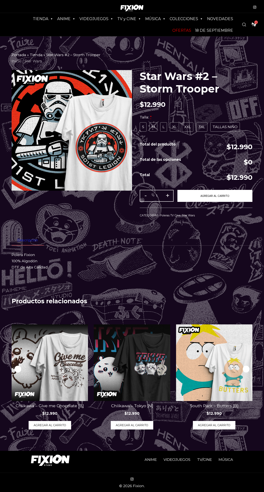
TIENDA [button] (40, 18)
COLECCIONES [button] (184, 18)
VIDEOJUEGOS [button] (93, 18)
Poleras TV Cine (170, 215)
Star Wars (33, 61)
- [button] (145, 195)
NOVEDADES (220, 18)
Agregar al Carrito (214, 195)
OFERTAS (181, 30)
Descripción (27, 240)
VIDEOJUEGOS (177, 459)
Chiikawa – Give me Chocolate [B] (50, 405)
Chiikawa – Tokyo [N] (132, 405)
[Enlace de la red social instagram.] (254, 6)
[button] (246, 369)
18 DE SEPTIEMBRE (214, 30)
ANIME (151, 459)
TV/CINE (204, 459)
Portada (19, 55)
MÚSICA (153, 18)
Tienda (36, 55)
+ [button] (167, 195)
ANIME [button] (64, 18)
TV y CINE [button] (126, 18)
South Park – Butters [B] (214, 405)
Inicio (16, 61)
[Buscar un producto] (244, 24)
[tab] (28, 240)
